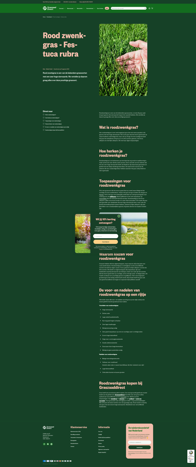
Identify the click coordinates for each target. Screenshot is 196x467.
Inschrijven (105, 242)
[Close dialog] (119, 216)
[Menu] (193, 451)
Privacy (101, 249)
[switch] (190, 461)
